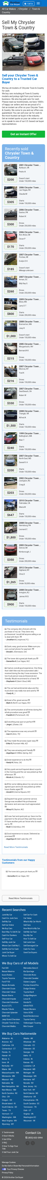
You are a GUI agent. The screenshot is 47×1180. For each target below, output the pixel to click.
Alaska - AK (28, 1038)
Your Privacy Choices (15, 1169)
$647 (10, 515)
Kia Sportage (29, 971)
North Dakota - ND (31, 1093)
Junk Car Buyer (8, 952)
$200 (10, 179)
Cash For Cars (29, 949)
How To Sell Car (30, 939)
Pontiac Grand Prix (31, 985)
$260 (10, 291)
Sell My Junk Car (9, 942)
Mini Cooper (28, 1026)
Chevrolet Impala (9, 999)
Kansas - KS (28, 1062)
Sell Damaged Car (31, 946)
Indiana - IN (28, 1059)
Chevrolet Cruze (8, 989)
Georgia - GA (29, 1052)
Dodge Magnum (30, 995)
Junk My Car (7, 915)
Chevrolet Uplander (10, 1013)
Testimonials (8, 1132)
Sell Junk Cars (29, 942)
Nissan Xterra (7, 995)
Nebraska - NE (7, 1083)
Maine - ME (6, 1069)
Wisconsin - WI (29, 1121)
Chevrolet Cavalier (31, 978)
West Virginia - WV (9, 1121)
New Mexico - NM (9, 1090)
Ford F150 (6, 982)
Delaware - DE (29, 1049)
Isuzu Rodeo (7, 975)
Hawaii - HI (6, 1055)
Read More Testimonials (16, 847)
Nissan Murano (30, 1009)
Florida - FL (6, 1052)
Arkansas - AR (29, 1042)
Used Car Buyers (30, 952)
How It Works (8, 1136)
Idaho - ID (27, 1055)
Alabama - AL (7, 1038)
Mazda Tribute (8, 1009)
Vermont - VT (7, 1114)
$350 (10, 559)
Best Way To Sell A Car (11, 932)
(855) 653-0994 (35, 1137)
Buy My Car (28, 935)
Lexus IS (27, 999)
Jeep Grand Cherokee (11, 1019)
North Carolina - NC (9, 1093)
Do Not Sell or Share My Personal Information (20, 1166)
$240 (10, 448)
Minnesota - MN (8, 1076)
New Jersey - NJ (30, 1086)
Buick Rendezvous (31, 1016)
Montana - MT (29, 1079)
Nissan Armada (8, 985)
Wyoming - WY (8, 1124)
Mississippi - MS (30, 1076)
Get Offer (7, 1139)
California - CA (8, 1045)
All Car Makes (9, 9)
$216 (10, 381)
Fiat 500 (5, 968)
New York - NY (29, 1090)
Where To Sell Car (9, 956)
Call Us (30, 4)
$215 (10, 358)
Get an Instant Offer (23, 134)
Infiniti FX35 (28, 1006)
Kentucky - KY (7, 1066)
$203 (10, 492)
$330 (10, 403)
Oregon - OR (7, 1100)
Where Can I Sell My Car (11, 946)
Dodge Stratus (29, 989)
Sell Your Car (7, 939)
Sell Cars (27, 925)
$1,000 (10, 336)
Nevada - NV (29, 1083)
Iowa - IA (5, 1062)
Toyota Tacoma (8, 978)
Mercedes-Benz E (31, 968)
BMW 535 (6, 1016)
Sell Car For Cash (30, 915)
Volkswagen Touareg (32, 1023)
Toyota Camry (29, 1019)
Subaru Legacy (30, 982)
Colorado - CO (29, 1045)
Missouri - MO (7, 1079)
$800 (10, 314)
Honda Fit (27, 1002)
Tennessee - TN (30, 1107)
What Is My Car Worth (32, 922)
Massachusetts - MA (10, 1073)
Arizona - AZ (7, 1042)
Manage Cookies (9, 1162)
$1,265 (10, 582)
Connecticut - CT (9, 1049)
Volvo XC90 (28, 1013)
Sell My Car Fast (30, 932)
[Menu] (38, 3)
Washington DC (30, 1117)
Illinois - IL (6, 1059)
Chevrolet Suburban (10, 1002)
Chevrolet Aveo (30, 975)
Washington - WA (9, 1117)
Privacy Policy (7, 1173)
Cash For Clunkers (9, 935)
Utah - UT (27, 1110)
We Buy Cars (7, 928)
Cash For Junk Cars (10, 918)
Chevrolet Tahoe (9, 992)
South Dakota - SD (9, 1107)
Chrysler (23, 9)
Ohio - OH (6, 1097)
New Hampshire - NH (10, 1086)
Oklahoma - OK (30, 1097)
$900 (10, 604)
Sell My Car (6, 922)
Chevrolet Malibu (9, 1026)
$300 (10, 224)
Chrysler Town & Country (12, 1023)
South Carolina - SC (31, 1103)
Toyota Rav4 (29, 992)
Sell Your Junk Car (11, 1152)
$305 (10, 202)
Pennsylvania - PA (31, 1100)
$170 (10, 246)
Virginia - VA (28, 1114)
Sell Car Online (8, 925)
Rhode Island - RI (9, 1103)
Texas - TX (6, 1110)
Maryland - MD (29, 1069)
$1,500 (10, 425)
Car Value (27, 918)
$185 (10, 269)
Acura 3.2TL (7, 1006)
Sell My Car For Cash (10, 949)
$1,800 (10, 537)
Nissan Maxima (8, 971)
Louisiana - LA (29, 1066)
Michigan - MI (29, 1073)
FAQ (5, 1143)
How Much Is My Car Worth (34, 928)
